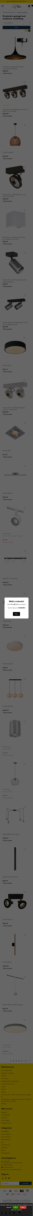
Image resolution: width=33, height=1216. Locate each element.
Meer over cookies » (16, 1209)
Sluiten (16, 614)
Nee (23, 1207)
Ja (15, 1207)
